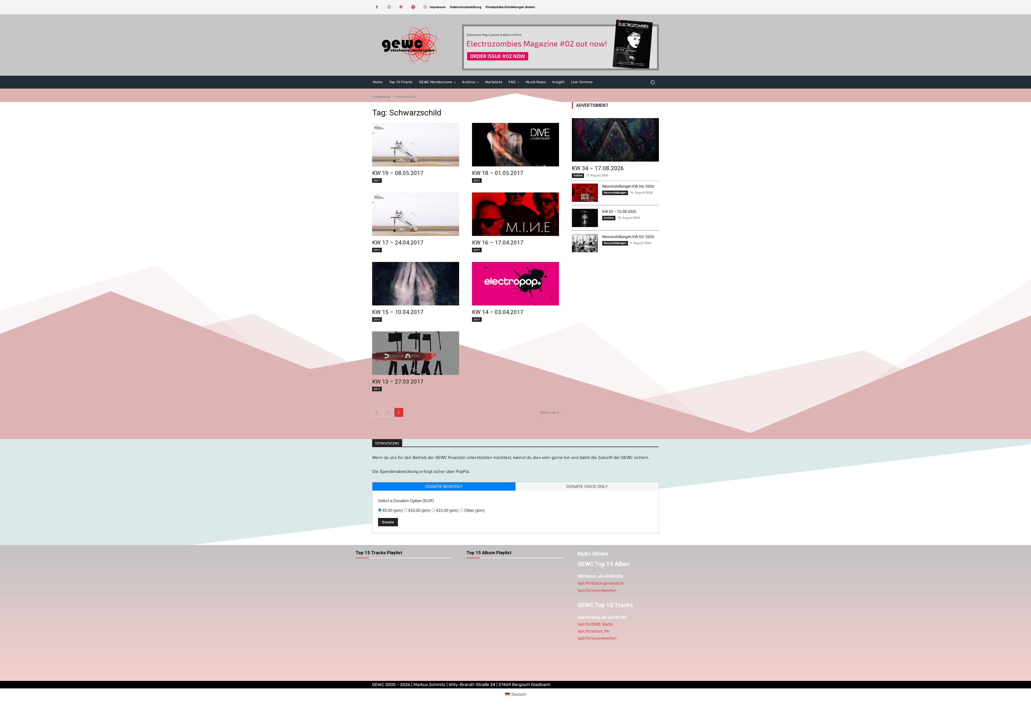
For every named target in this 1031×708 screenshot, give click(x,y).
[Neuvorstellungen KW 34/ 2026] (585, 193)
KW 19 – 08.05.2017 (397, 173)
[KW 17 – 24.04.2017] (415, 214)
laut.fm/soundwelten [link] (597, 590)
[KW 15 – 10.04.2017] (415, 283)
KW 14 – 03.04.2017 (497, 312)
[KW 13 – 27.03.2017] (415, 353)
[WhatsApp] (425, 7)
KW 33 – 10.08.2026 (619, 211)
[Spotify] (413, 7)
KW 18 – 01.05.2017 (497, 173)
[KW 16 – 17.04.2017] (515, 214)
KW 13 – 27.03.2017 (397, 381)
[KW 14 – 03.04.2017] (515, 283)
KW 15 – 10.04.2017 (397, 312)
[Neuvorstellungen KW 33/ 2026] (585, 243)
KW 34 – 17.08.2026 (598, 168)
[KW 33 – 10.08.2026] (585, 218)
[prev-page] (376, 412)
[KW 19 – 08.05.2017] (415, 144)
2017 (377, 180)
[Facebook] (377, 7)
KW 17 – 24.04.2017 (397, 242)
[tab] (444, 486)
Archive (577, 175)
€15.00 (447, 510)
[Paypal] (401, 7)
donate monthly (444, 486)
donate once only (587, 486)
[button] (510, 7)
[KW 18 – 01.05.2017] (515, 144)
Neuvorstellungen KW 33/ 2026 (628, 237)
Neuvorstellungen (615, 192)
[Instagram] (389, 7)
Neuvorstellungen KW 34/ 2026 (628, 186)
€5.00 (393, 510)
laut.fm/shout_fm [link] (593, 631)
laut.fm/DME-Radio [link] (595, 624)
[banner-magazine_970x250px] (560, 45)
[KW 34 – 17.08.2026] (615, 140)
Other (474, 510)
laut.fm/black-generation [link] (601, 583)
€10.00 (419, 510)
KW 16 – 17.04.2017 (497, 242)
